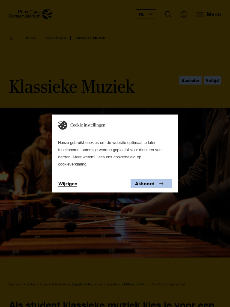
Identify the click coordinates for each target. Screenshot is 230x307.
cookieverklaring (72, 164)
